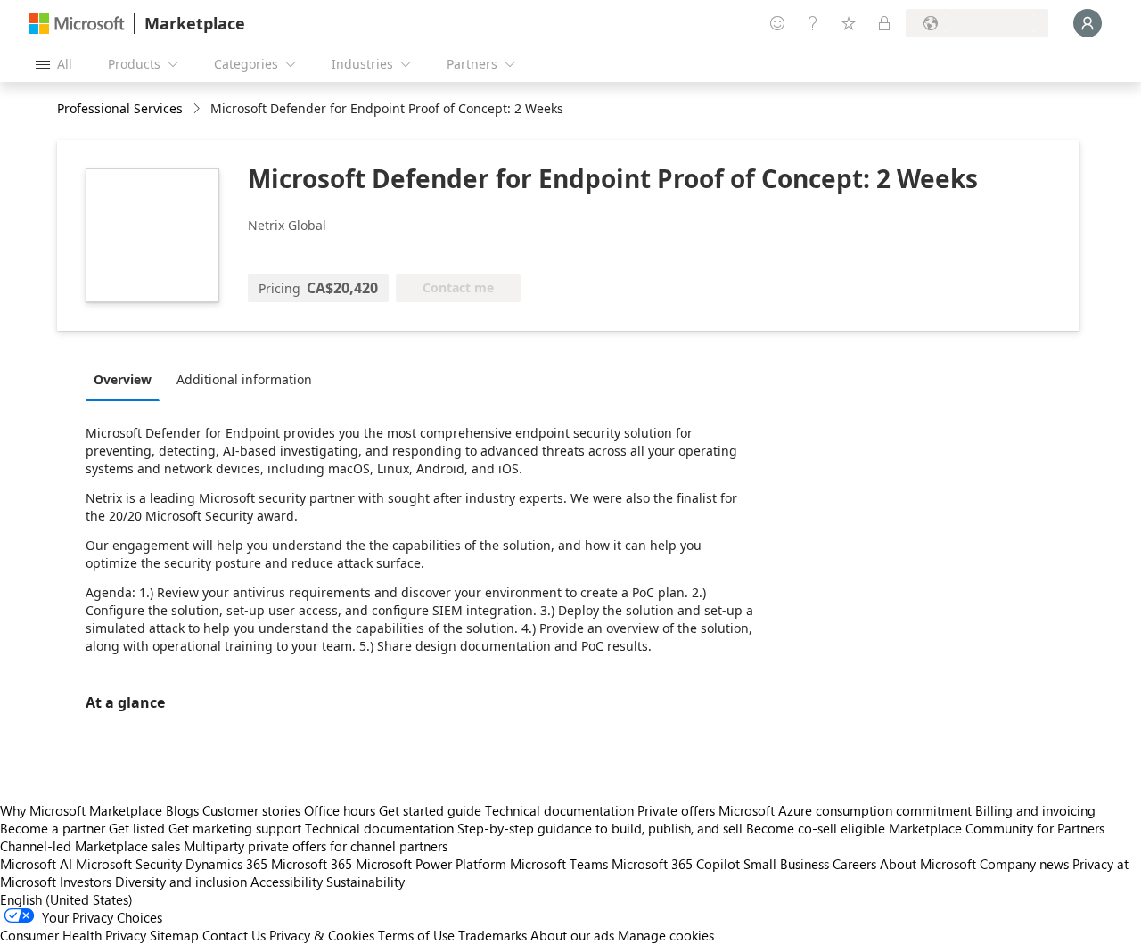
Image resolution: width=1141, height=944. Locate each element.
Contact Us (234, 935)
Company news (1024, 864)
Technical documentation (559, 810)
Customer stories (251, 810)
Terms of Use (416, 935)
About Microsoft (928, 864)
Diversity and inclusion (181, 882)
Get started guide (430, 810)
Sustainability (365, 882)
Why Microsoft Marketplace (81, 810)
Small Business (786, 864)
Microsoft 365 (311, 864)
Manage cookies (666, 935)
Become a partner (52, 828)
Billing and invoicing (1035, 810)
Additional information (244, 379)
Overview (123, 379)
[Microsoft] (77, 23)
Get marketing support (234, 828)
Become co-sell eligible (815, 828)
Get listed (137, 828)
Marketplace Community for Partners (996, 828)
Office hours (339, 810)
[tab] (127, 378)
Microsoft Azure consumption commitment (846, 810)
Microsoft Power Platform (431, 864)
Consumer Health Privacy (73, 935)
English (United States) (66, 899)
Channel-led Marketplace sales (90, 846)
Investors (85, 882)
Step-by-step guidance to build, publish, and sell (600, 828)
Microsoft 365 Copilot (676, 864)
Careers (854, 864)
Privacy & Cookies (321, 935)
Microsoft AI (36, 864)
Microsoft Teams (559, 864)
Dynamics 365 (226, 864)
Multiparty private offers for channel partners (315, 846)
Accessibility (286, 882)
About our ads (572, 935)
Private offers (676, 810)
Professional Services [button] (120, 108)
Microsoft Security (129, 864)
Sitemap (174, 935)
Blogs (182, 810)
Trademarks (492, 935)
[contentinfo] (198, 109)
